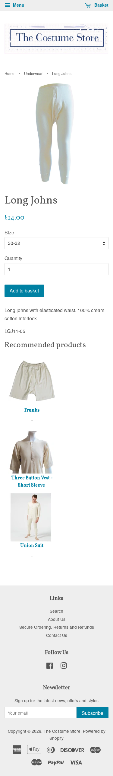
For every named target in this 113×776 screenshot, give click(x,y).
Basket (100, 5)
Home (9, 73)
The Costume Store (62, 731)
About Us (56, 619)
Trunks (31, 410)
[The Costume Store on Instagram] (63, 667)
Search (56, 611)
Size (9, 232)
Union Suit (31, 546)
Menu (18, 5)
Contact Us (56, 635)
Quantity (13, 258)
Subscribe (92, 712)
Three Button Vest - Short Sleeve (32, 482)
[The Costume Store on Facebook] (49, 667)
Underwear (33, 73)
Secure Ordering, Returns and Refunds (56, 627)
